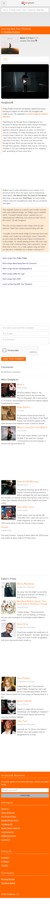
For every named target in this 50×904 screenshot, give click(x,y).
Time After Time (25, 506)
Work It (20, 384)
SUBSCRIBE (25, 795)
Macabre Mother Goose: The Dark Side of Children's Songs (32, 602)
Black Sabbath (24, 700)
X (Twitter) (5, 861)
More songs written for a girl (14, 274)
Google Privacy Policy (10, 820)
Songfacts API (6, 824)
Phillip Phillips (12, 31)
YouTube (4, 865)
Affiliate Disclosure (8, 836)
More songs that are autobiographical (17, 268)
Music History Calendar (10, 828)
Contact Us (5, 840)
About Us (5, 809)
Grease (4, 527)
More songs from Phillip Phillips (15, 258)
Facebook (5, 858)
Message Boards (8, 879)
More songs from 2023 (12, 279)
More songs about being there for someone (20, 263)
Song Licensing (7, 832)
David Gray (22, 624)
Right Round (23, 407)
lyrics (5, 59)
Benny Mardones (25, 583)
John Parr (22, 721)
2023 (36, 38)
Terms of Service (8, 813)
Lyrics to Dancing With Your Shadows (17, 284)
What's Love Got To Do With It (32, 427)
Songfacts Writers (8, 883)
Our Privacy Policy (8, 817)
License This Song (27, 41)
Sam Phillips (23, 678)
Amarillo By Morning (27, 481)
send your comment (13, 359)
